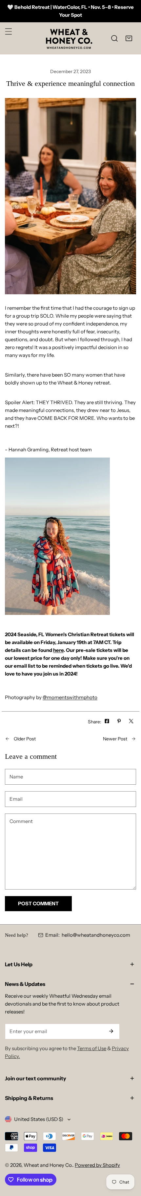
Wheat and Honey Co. (48, 1165)
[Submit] (111, 1031)
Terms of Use (91, 1048)
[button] (129, 38)
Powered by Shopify (97, 1165)
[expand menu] (8, 31)
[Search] (114, 38)
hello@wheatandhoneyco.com (96, 935)
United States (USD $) (38, 1119)
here (58, 650)
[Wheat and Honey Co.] (68, 38)
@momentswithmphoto (70, 697)
